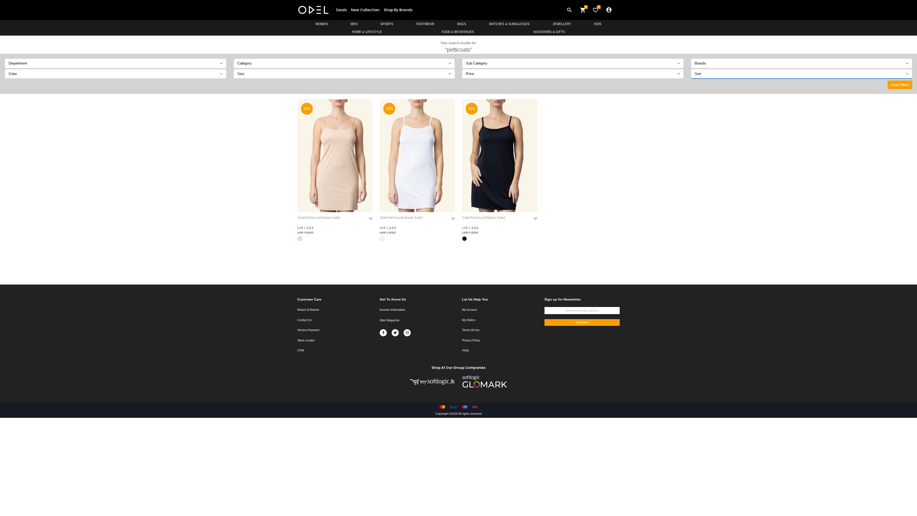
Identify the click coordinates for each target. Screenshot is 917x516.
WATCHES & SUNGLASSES (509, 24)
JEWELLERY (562, 24)
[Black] (464, 238)
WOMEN (321, 24)
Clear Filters (899, 85)
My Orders (468, 320)
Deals (341, 9)
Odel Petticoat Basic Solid (318, 217)
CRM (300, 350)
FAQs (465, 350)
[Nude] (299, 238)
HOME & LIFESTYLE (367, 32)
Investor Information (392, 310)
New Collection (365, 9)
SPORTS (386, 24)
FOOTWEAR (425, 24)
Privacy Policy (471, 340)
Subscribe (582, 322)
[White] (382, 238)
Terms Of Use (471, 330)
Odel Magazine (390, 320)
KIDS (598, 24)
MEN (354, 24)
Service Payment (308, 330)
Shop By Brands (398, 9)
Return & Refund (308, 310)
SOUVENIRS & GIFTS (549, 32)
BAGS (461, 24)
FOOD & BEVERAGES (458, 32)
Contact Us (304, 320)
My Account (469, 310)
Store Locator (306, 340)
